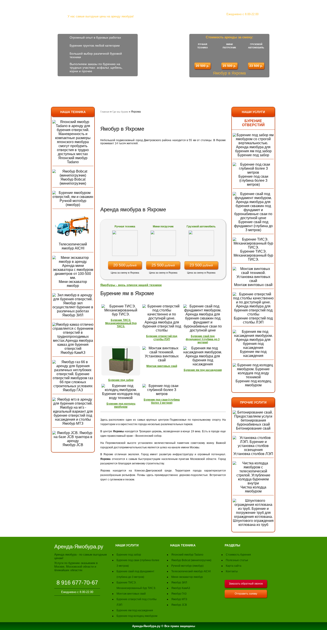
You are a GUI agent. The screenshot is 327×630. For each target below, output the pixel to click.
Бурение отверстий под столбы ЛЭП (253, 320)
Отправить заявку (246, 593)
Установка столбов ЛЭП (253, 454)
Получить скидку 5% (301, 93)
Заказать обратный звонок (246, 583)
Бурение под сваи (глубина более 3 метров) (253, 180)
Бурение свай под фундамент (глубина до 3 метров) (253, 226)
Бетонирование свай (253, 428)
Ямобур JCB (73, 445)
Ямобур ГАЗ (73, 390)
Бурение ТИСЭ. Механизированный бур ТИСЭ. (253, 255)
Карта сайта (233, 565)
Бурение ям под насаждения (253, 354)
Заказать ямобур (178, 94)
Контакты (212, 94)
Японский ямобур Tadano (72, 160)
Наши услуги (253, 112)
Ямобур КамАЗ (73, 352)
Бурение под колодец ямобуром (253, 383)
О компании (71, 94)
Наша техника (73, 112)
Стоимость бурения (135, 94)
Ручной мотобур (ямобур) (73, 203)
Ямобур (99, 94)
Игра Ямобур (251, 79)
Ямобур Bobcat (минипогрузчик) (73, 181)
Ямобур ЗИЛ (72, 315)
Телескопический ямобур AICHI (73, 246)
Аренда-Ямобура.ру (101, 8)
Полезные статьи (237, 560)
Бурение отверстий (253, 123)
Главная (104, 111)
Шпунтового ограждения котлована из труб (253, 523)
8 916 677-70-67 (242, 7)
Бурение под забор (253, 155)
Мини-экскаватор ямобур (73, 284)
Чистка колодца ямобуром (253, 489)
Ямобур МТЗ (72, 423)
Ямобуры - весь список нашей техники (131, 285)
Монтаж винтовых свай (253, 285)
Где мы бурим (120, 111)
